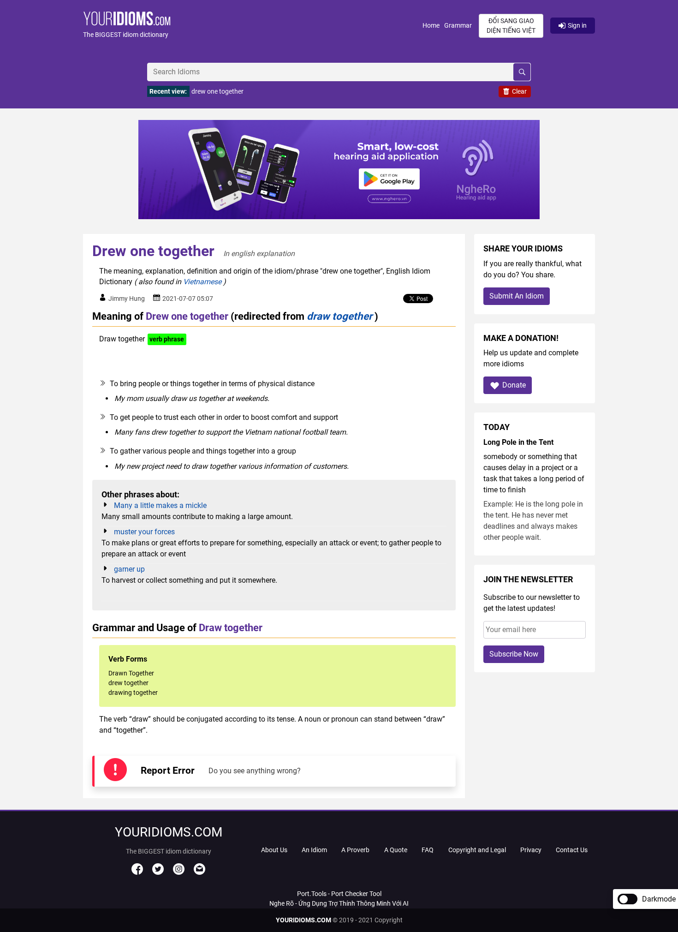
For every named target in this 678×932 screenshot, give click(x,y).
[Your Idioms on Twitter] (158, 872)
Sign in (577, 25)
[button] (252, 26)
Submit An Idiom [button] (516, 296)
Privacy (530, 850)
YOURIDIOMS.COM (303, 920)
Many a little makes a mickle (160, 505)
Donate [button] (514, 385)
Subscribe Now (513, 654)
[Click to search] (521, 72)
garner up (129, 569)
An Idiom (314, 850)
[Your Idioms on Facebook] (137, 872)
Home (431, 25)
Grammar (458, 25)
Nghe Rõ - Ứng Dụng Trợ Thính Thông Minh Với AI (339, 903)
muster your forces (144, 531)
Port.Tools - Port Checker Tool (339, 893)
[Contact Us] (199, 872)
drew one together (217, 91)
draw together (339, 316)
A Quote (395, 850)
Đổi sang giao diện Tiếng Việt (511, 25)
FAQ (428, 850)
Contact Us (572, 850)
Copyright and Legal (477, 850)
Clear (519, 91)
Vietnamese (202, 281)
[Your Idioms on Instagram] (178, 872)
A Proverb (355, 850)
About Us (274, 850)
